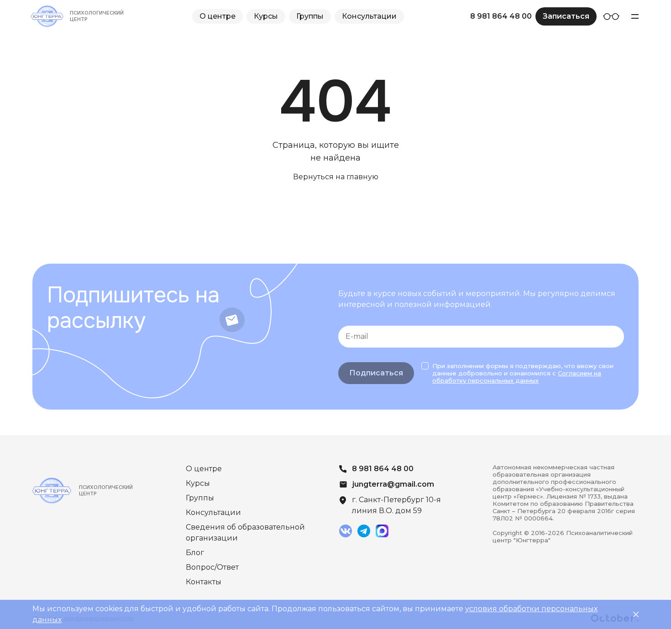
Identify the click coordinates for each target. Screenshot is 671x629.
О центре (217, 16)
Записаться (566, 16)
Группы (310, 16)
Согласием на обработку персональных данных (516, 376)
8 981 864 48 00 (501, 16)
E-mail (357, 336)
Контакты (203, 581)
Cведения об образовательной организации (245, 532)
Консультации (369, 16)
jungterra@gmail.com (393, 484)
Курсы (266, 16)
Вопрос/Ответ (212, 567)
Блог (195, 552)
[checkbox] (425, 365)
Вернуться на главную (335, 176)
